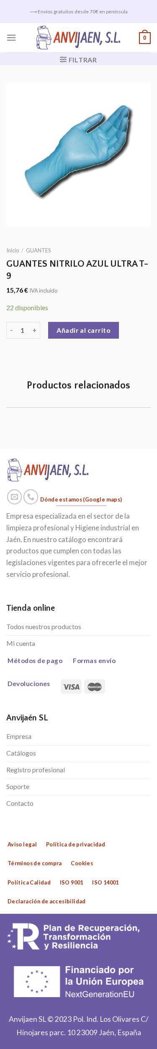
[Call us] (31, 496)
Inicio (12, 250)
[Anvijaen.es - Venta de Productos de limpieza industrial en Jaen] (78, 38)
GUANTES (38, 250)
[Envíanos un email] (14, 496)
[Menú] (11, 37)
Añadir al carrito (84, 330)
